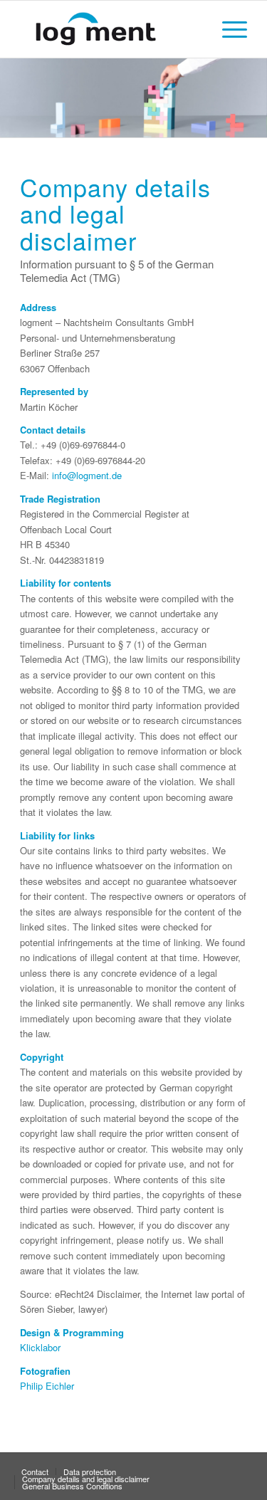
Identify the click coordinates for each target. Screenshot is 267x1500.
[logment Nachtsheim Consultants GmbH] (110, 29)
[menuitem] (227, 29)
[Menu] (227, 29)
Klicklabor (40, 1347)
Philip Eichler (48, 1386)
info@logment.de (87, 475)
